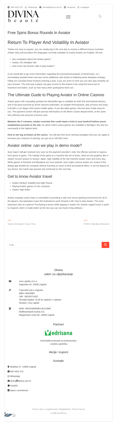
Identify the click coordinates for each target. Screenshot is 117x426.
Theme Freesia (78, 409)
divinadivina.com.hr (20, 381)
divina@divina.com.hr (52, 7)
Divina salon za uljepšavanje (45, 409)
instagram (84, 7)
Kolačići (14, 385)
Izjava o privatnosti (18, 390)
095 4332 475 (16, 7)
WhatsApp (32, 7)
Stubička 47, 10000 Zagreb (22, 366)
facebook (71, 7)
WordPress (62, 413)
